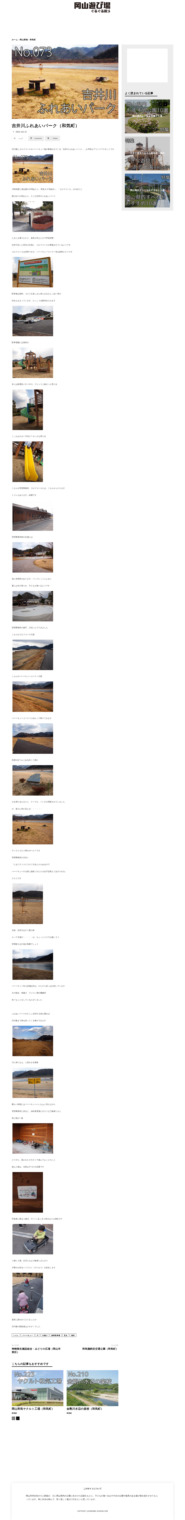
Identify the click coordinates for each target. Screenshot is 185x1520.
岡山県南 (24, 39)
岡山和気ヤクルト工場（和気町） (33, 1408)
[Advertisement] (92, 28)
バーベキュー (27, 1335)
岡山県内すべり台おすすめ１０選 (147, 190)
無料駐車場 (55, 1335)
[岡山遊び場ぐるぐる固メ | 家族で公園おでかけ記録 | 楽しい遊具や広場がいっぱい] (92, 7)
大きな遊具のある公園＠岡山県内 (147, 153)
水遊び (45, 1335)
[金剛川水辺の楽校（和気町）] (92, 1388)
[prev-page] (13, 1418)
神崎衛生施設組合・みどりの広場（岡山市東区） (36, 1350)
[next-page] (18, 1418)
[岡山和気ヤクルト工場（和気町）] (37, 1388)
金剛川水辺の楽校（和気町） (85, 1408)
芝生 (65, 1335)
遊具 (73, 1335)
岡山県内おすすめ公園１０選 (147, 116)
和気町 (33, 39)
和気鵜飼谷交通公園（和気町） (100, 1348)
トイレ (16, 1335)
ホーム (15, 39)
